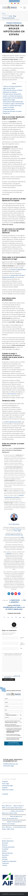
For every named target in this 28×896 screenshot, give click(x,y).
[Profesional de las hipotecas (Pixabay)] (14, 47)
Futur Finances (11, 394)
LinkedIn (4, 787)
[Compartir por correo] (24, 617)
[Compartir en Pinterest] (16, 617)
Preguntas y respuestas (9, 861)
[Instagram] (19, 593)
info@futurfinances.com (10, 764)
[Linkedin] (9, 593)
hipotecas (16, 605)
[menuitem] (14, 1)
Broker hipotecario (8, 841)
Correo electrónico (22, 644)
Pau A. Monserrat (17, 601)
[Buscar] (20, 8)
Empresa (4, 845)
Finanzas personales (14, 23)
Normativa (5, 855)
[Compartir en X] (8, 617)
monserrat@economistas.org (14, 535)
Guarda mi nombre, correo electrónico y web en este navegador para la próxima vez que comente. (13, 655)
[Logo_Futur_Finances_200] (11, 8)
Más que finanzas (7, 853)
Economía (5, 843)
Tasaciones (5, 863)
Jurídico (4, 851)
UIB (22, 537)
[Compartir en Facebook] (4, 617)
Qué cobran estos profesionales (13, 102)
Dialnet (9, 553)
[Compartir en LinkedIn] (20, 617)
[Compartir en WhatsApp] (12, 617)
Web (21, 648)
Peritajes (4, 859)
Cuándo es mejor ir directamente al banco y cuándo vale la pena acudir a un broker (13, 105)
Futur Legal (17, 530)
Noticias (4, 857)
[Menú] (24, 8)
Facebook (5, 781)
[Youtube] (15, 593)
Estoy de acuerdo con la (12, 676)
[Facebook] (12, 593)
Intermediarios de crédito (12, 607)
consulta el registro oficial (18, 269)
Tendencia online (9, 109)
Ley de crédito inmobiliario (15, 608)
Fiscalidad (5, 849)
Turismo (4, 865)
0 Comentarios (14, 600)
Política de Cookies (8, 790)
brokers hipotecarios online (12, 422)
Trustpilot (5, 794)
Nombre (22, 638)
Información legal (8, 766)
